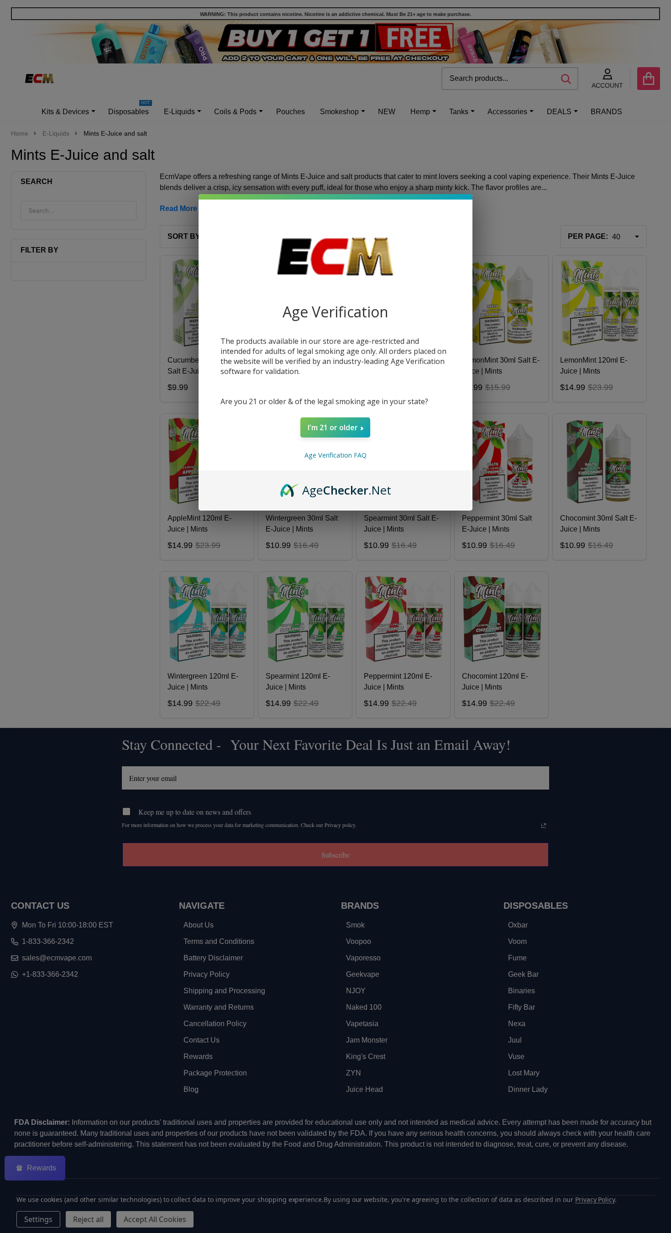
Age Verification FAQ (335, 455)
